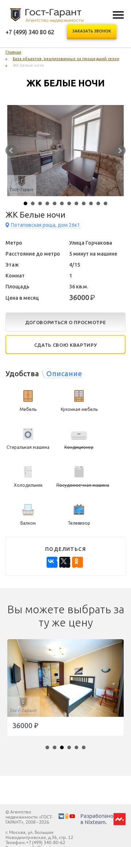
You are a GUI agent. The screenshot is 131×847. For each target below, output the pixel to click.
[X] (64, 562)
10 (91, 203)
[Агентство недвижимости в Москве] (46, 15)
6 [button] (85, 749)
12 (105, 203)
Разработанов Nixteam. (97, 819)
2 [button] (56, 749)
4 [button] (71, 749)
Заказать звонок (91, 31)
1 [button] (49, 749)
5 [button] (78, 749)
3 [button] (63, 749)
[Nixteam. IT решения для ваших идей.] (120, 822)
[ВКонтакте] (52, 562)
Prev (11, 150)
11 (98, 203)
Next (120, 150)
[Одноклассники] (77, 562)
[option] (65, 691)
